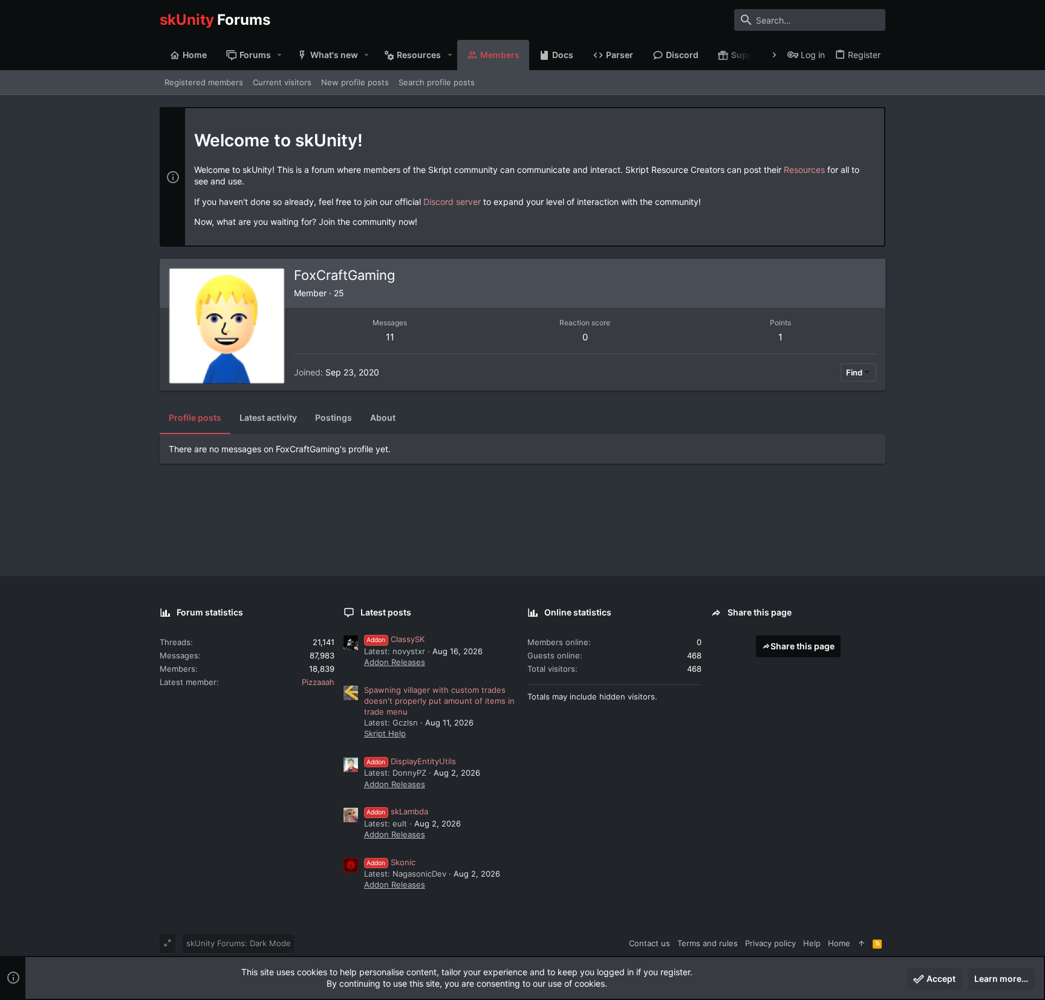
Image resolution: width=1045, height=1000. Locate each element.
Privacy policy (770, 943)
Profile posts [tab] (195, 417)
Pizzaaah (318, 682)
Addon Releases (394, 662)
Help (812, 943)
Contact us (649, 943)
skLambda (397, 811)
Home (839, 943)
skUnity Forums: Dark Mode (238, 943)
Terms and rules (707, 943)
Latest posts (385, 612)
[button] (279, 55)
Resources (804, 169)
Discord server (452, 201)
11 (390, 337)
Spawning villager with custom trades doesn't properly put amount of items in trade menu (439, 700)
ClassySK (395, 639)
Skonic (390, 862)
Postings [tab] (333, 417)
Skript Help (385, 733)
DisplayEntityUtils (411, 761)
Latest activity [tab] (268, 417)
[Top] (861, 943)
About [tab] (383, 417)
